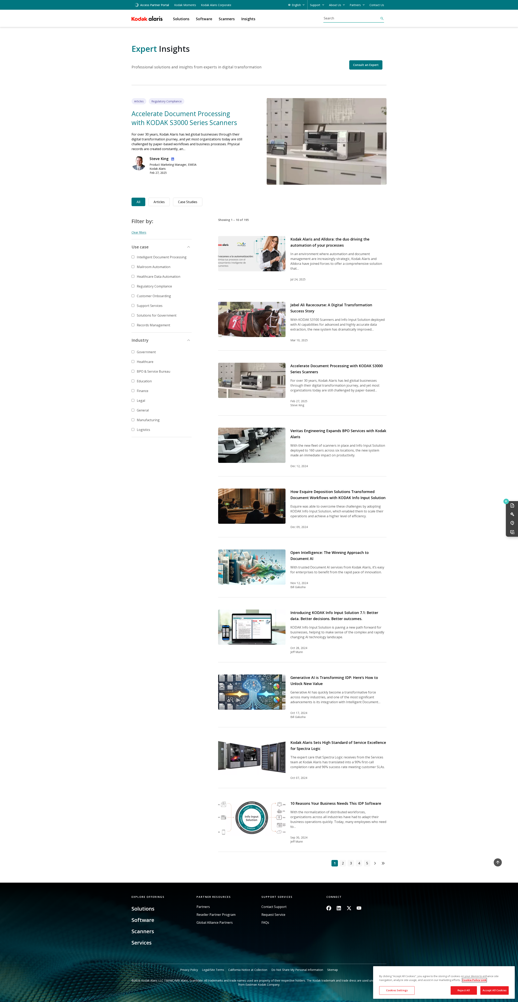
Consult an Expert (366, 65)
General (143, 410)
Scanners (143, 931)
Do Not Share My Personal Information (297, 970)
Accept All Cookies (494, 990)
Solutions (143, 908)
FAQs (265, 922)
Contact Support (274, 906)
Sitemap (332, 970)
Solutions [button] (181, 18)
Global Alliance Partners (214, 922)
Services (142, 942)
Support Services (149, 305)
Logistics (143, 429)
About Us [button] (335, 5)
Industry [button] (140, 340)
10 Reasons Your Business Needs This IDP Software (335, 803)
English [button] (296, 5)
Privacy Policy (189, 970)
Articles (159, 202)
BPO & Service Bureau (153, 371)
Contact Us (376, 5)
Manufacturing (148, 420)
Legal (141, 400)
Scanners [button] (227, 18)
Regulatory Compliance (154, 286)
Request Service (273, 914)
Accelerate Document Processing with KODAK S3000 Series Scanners (184, 118)
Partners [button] (355, 5)
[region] (444, 982)
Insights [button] (248, 18)
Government (146, 352)
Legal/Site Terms (213, 970)
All (138, 202)
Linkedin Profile (172, 158)
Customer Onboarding (154, 296)
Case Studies (187, 202)
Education (144, 381)
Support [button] (315, 5)
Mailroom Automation (153, 267)
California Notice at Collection (247, 970)
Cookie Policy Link (474, 980)
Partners (203, 906)
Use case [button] (140, 247)
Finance (142, 391)
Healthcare (145, 361)
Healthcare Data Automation (158, 276)
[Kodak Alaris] (147, 18)
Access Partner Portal (154, 5)
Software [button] (204, 18)
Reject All (463, 990)
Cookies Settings (397, 990)
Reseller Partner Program (216, 914)
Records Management (153, 325)
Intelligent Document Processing (162, 257)
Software (143, 920)
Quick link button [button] (506, 501)
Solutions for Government (156, 315)
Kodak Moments (185, 5)
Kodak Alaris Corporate (216, 5)
